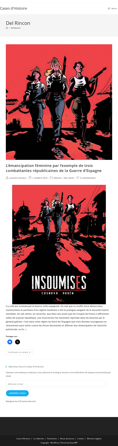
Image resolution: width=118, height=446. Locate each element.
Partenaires (52, 438)
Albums (57, 177)
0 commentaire (88, 177)
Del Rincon (15, 28)
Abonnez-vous (17, 393)
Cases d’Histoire (23, 438)
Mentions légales (94, 438)
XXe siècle (69, 177)
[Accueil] (7, 28)
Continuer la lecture (20, 353)
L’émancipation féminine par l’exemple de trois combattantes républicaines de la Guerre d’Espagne (54, 168)
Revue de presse (67, 438)
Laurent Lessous (17, 177)
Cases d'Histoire (13, 8)
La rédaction (38, 438)
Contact (80, 438)
